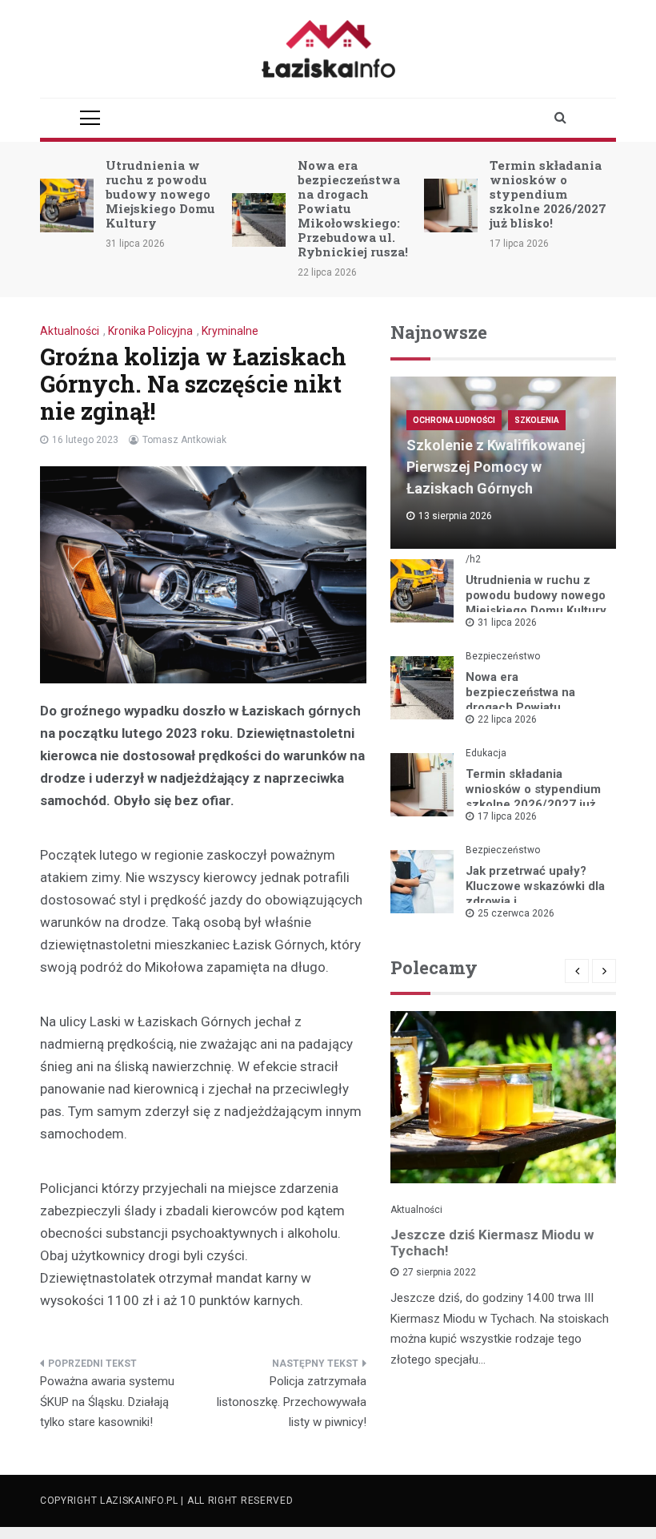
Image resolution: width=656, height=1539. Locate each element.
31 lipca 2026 (507, 622)
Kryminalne (230, 330)
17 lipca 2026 (507, 816)
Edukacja (486, 753)
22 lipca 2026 (507, 719)
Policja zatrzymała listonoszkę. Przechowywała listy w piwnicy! (291, 1401)
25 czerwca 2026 (516, 913)
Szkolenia (536, 420)
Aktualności (69, 330)
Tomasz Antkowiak (184, 439)
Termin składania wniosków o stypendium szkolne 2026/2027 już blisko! (548, 194)
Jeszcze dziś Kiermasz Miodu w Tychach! (492, 1243)
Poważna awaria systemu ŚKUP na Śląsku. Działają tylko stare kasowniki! (107, 1401)
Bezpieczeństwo (503, 656)
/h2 (473, 559)
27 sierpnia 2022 (439, 1272)
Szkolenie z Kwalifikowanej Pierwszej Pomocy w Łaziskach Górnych (496, 467)
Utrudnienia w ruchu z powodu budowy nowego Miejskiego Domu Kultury (160, 194)
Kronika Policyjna (150, 330)
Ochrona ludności (454, 420)
